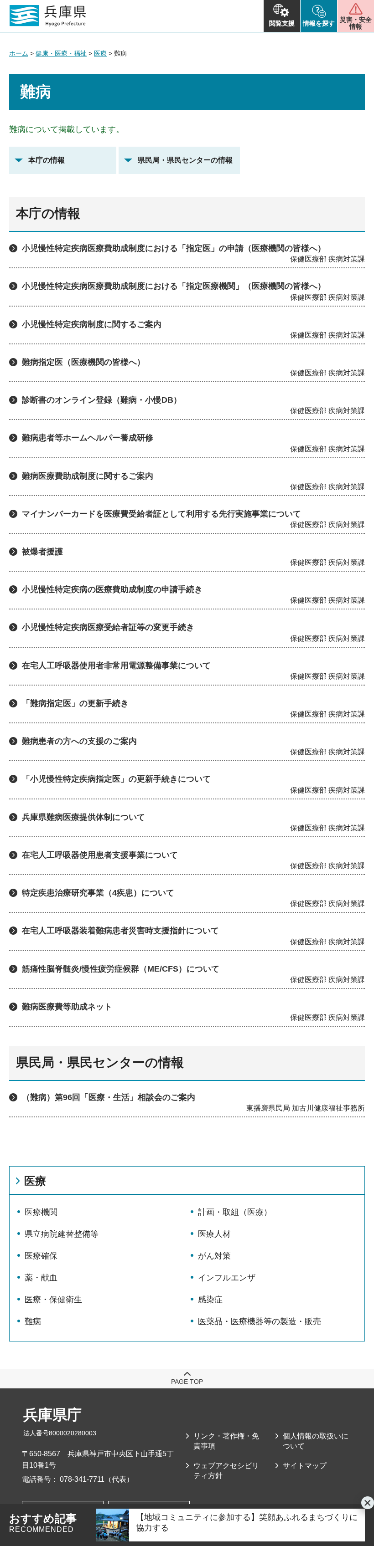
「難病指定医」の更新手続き (75, 703)
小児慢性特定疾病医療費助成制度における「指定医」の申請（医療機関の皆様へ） (174, 248)
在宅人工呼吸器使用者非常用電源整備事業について (116, 665)
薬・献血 (41, 1277)
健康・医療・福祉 (61, 53)
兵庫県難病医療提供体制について (83, 817)
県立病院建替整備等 (62, 1234)
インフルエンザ (226, 1277)
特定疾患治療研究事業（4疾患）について (98, 892)
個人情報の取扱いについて (315, 1441)
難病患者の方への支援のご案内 (79, 741)
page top (187, 1381)
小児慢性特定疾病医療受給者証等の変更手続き (108, 627)
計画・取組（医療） (235, 1212)
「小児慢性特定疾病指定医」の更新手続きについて (116, 778)
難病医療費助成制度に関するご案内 (87, 476)
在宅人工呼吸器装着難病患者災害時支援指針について (120, 930)
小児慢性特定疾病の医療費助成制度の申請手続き (112, 589)
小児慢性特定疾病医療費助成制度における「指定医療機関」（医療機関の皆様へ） (174, 286)
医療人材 (214, 1234)
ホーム (18, 53)
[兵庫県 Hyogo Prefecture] (48, 16)
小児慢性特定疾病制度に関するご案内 (91, 324)
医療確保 (41, 1255)
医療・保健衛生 (53, 1299)
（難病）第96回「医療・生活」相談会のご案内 (108, 1097)
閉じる (367, 1502)
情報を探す (319, 23)
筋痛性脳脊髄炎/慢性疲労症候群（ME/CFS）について (120, 968)
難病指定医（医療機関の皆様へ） (83, 362)
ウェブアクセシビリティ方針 (226, 1470)
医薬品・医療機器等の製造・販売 (259, 1321)
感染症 (210, 1299)
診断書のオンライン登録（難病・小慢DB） (102, 399)
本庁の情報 (46, 160)
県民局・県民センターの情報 (185, 160)
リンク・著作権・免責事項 (226, 1441)
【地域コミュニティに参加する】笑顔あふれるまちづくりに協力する (247, 1522)
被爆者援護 (42, 551)
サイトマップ (305, 1465)
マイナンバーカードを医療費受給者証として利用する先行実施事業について (161, 513)
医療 (100, 53)
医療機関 (41, 1212)
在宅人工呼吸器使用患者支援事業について (100, 855)
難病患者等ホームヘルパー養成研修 (87, 437)
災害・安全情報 (356, 23)
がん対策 (214, 1255)
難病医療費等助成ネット (67, 1006)
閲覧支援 (282, 23)
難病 (33, 1321)
